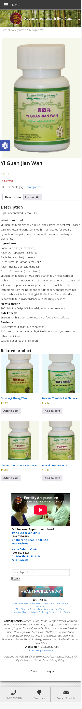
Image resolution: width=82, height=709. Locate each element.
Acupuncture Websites (16, 656)
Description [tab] (13, 197)
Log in (50, 671)
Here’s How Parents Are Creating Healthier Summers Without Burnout (41, 605)
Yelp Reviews (19, 543)
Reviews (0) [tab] (32, 197)
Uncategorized (16, 30)
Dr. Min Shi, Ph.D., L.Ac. (26, 556)
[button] (5, 145)
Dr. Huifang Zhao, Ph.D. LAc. (30, 540)
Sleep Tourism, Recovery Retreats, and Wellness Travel (40, 609)
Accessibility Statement (40, 650)
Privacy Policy (57, 660)
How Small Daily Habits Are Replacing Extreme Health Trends (41, 612)
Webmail (32, 671)
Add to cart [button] (11, 411)
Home (4, 30)
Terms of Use (41, 660)
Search (16, 578)
